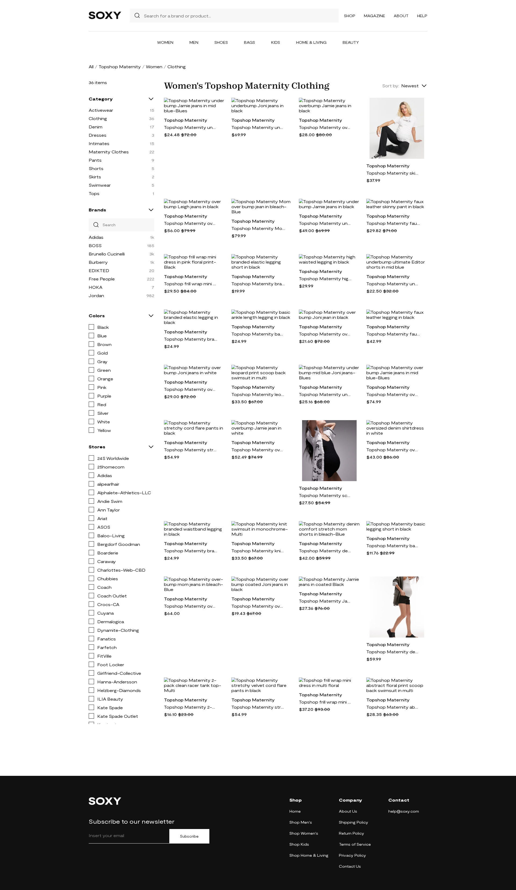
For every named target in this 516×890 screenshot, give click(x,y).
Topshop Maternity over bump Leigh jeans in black (191, 223)
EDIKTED (99, 270)
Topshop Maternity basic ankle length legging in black (258, 333)
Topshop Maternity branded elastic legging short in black (258, 283)
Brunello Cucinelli (107, 253)
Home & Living (311, 42)
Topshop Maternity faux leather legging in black (393, 333)
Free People (102, 278)
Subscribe (189, 836)
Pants (95, 160)
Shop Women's (303, 833)
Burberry (98, 262)
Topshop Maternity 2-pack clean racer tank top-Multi (191, 706)
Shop (349, 15)
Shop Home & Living (308, 855)
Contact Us (350, 866)
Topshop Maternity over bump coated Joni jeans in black (258, 605)
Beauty (351, 42)
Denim (95, 126)
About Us (348, 811)
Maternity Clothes (109, 151)
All (91, 66)
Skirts (95, 176)
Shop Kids (299, 844)
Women (165, 42)
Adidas (96, 237)
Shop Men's (300, 822)
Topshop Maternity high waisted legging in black (326, 278)
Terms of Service (355, 844)
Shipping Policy (353, 822)
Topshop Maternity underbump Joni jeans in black (258, 127)
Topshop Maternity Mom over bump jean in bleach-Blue (258, 228)
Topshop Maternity (120, 66)
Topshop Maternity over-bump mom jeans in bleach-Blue (191, 605)
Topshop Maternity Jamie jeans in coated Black (326, 600)
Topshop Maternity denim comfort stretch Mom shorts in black (393, 651)
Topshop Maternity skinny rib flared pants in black (393, 172)
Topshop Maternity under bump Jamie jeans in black (326, 223)
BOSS (95, 245)
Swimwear (100, 185)
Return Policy (351, 833)
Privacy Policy (352, 855)
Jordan (96, 295)
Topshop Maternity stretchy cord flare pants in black (191, 449)
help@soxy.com (403, 811)
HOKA (95, 287)
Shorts (96, 168)
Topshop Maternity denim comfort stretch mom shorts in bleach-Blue (326, 550)
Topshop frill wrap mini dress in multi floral (326, 701)
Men (193, 42)
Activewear (101, 110)
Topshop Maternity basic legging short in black (393, 545)
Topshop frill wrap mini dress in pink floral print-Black (191, 283)
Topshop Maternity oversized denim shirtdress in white (393, 449)
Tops (94, 193)
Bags (249, 42)
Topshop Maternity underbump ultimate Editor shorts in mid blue (393, 283)
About (401, 15)
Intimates (99, 143)
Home (295, 811)
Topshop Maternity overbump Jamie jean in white (258, 449)
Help (422, 15)
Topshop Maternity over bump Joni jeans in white (191, 389)
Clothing (98, 118)
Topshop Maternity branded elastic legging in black (191, 338)
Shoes (221, 42)
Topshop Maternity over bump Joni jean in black (326, 333)
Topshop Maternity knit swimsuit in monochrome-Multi (258, 550)
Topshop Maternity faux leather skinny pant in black (393, 223)
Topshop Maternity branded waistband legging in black (191, 550)
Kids (275, 42)
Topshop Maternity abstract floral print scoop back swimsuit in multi (393, 706)
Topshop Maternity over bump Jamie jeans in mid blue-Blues (393, 394)
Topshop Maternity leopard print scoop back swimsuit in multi (258, 394)
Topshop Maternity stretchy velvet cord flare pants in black (258, 706)
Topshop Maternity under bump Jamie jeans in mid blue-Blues (191, 127)
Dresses (97, 135)
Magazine (374, 15)
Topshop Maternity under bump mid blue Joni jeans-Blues (326, 394)
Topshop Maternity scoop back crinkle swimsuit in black (326, 495)
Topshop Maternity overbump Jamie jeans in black (326, 127)
